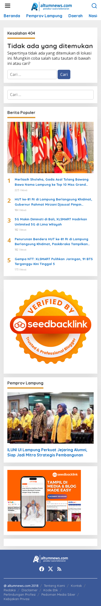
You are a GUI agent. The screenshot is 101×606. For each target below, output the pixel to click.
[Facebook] (41, 569)
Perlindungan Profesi (20, 594)
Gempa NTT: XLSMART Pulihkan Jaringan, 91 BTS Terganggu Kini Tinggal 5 (54, 261)
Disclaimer (30, 590)
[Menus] (8, 6)
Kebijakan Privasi (16, 599)
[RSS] (59, 569)
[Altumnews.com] (51, 6)
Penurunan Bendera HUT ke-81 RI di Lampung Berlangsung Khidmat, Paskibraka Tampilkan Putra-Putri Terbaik (51, 242)
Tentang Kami (54, 586)
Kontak (76, 586)
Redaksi (10, 590)
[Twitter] (50, 569)
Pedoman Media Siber (58, 594)
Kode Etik (50, 590)
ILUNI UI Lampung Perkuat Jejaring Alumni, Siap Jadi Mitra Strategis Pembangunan (47, 452)
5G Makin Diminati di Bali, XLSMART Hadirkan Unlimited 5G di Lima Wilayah (51, 221)
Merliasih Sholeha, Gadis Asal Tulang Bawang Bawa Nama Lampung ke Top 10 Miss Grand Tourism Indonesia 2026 (51, 182)
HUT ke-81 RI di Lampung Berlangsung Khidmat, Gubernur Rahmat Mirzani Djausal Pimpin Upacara (53, 202)
